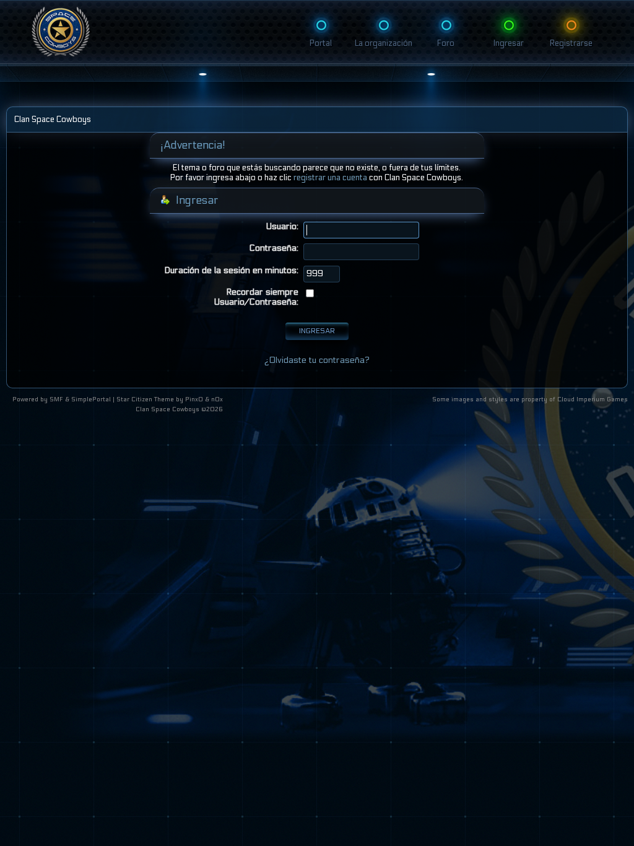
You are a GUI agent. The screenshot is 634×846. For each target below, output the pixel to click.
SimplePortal (91, 399)
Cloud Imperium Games (592, 399)
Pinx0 (194, 399)
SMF (56, 399)
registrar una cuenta (330, 178)
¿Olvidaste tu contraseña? (317, 360)
